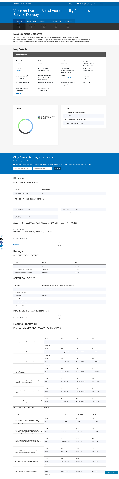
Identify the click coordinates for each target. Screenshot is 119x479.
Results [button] (68, 25)
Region (63, 75)
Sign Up (57, 168)
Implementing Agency (44, 75)
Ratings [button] (56, 25)
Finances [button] (43, 25)
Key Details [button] (31, 25)
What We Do (16, 3)
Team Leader (64, 61)
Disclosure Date (43, 68)
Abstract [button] (19, 25)
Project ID (19, 61)
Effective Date (87, 68)
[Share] (1, 242)
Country (18, 68)
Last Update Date (43, 88)
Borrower (86, 61)
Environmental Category (45, 82)
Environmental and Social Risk (69, 82)
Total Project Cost (22, 76)
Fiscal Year (86, 76)
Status (40, 61)
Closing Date (87, 82)
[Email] (1, 236)
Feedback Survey (112, 472)
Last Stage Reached (22, 88)
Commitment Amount (22, 82)
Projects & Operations (26, 3)
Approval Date (65, 68)
